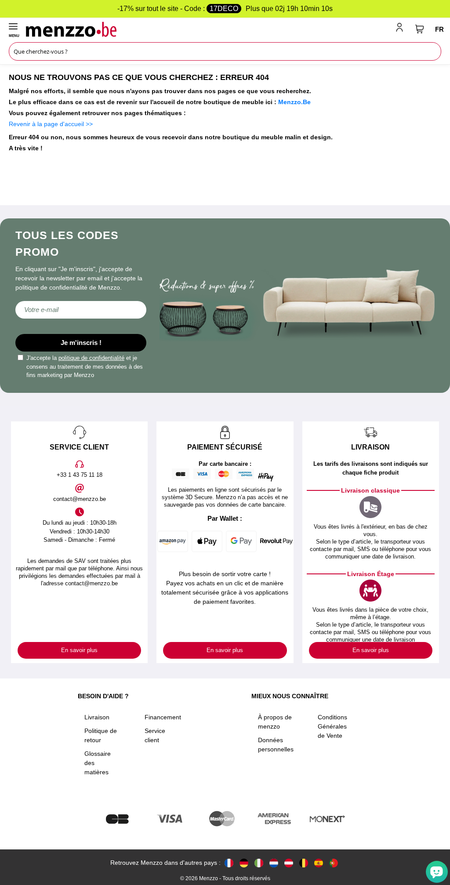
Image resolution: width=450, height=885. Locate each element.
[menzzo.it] (258, 862)
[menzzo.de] (243, 862)
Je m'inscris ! (81, 342)
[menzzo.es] (318, 862)
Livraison (96, 717)
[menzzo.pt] (333, 862)
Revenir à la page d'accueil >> (51, 123)
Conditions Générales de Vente (332, 726)
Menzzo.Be (294, 101)
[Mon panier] (419, 29)
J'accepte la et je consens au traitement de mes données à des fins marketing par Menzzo (84, 366)
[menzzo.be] (303, 862)
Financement (163, 717)
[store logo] (209, 29)
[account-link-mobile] (401, 29)
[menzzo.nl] (273, 862)
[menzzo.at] (288, 862)
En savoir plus (79, 650)
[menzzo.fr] (229, 862)
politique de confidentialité (91, 358)
